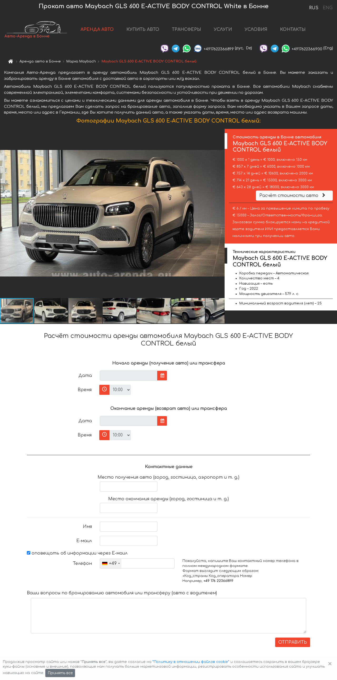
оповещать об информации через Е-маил (78, 553)
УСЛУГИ (223, 29)
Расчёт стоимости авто (289, 195)
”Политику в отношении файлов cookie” (190, 662)
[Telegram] (176, 48)
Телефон (82, 563)
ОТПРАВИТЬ (292, 642)
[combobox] (110, 563)
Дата (85, 375)
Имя (87, 526)
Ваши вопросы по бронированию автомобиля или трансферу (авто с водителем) (122, 593)
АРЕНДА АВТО (97, 29)
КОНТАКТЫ (293, 29)
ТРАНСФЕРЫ (186, 29)
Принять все (60, 673)
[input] (128, 376)
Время (85, 389)
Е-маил (84, 540)
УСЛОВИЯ (256, 29)
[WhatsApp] (187, 48)
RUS (313, 8)
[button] (51, 311)
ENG (327, 8)
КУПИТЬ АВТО (142, 29)
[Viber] (165, 48)
